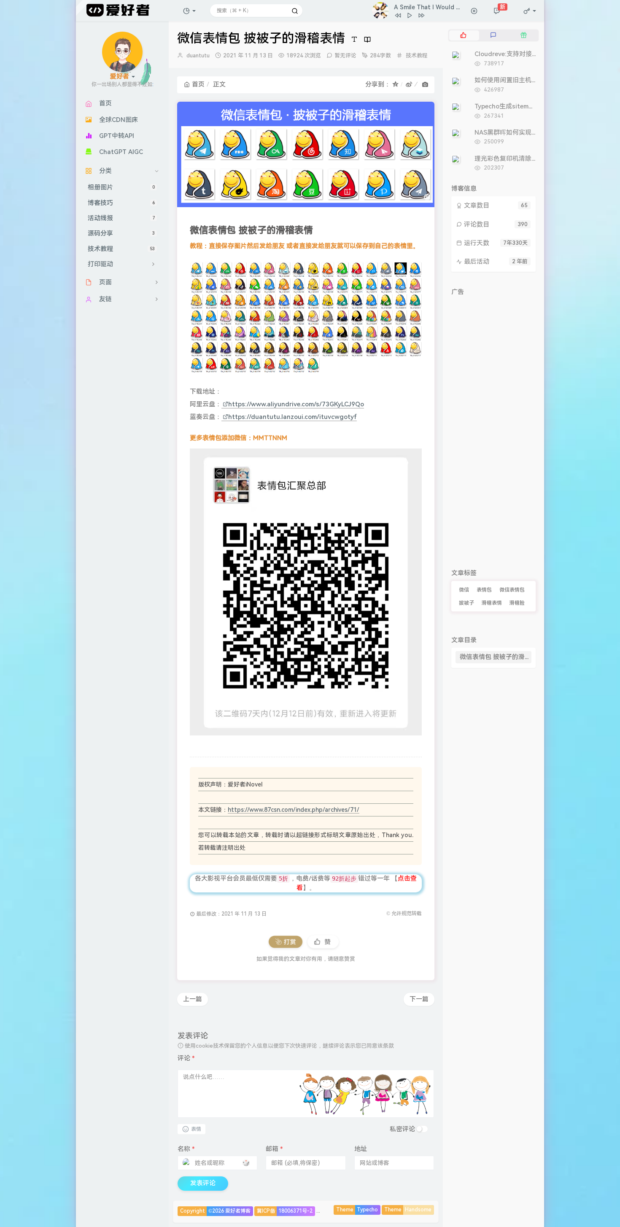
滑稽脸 (517, 603)
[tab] (463, 35)
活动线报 (121, 218)
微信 (464, 590)
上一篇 (192, 999)
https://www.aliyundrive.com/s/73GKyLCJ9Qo (296, 404)
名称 (186, 1149)
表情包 (484, 590)
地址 (360, 1149)
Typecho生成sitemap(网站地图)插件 (526, 106)
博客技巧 (121, 203)
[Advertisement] (493, 426)
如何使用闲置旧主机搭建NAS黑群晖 (525, 80)
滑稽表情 (492, 603)
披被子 (466, 603)
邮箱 (274, 1149)
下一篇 (419, 999)
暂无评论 (345, 55)
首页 (198, 84)
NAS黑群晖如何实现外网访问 (515, 132)
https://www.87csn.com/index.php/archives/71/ (293, 809)
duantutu (198, 55)
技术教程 (121, 249)
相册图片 (121, 188)
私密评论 (402, 1129)
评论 (186, 1058)
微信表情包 (512, 590)
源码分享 (121, 234)
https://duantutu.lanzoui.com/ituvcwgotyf (292, 417)
